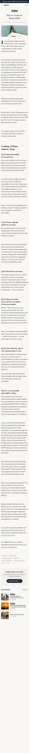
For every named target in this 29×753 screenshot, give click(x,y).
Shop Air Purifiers (13, 581)
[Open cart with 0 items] (26, 5)
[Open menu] (2, 5)
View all (24, 589)
